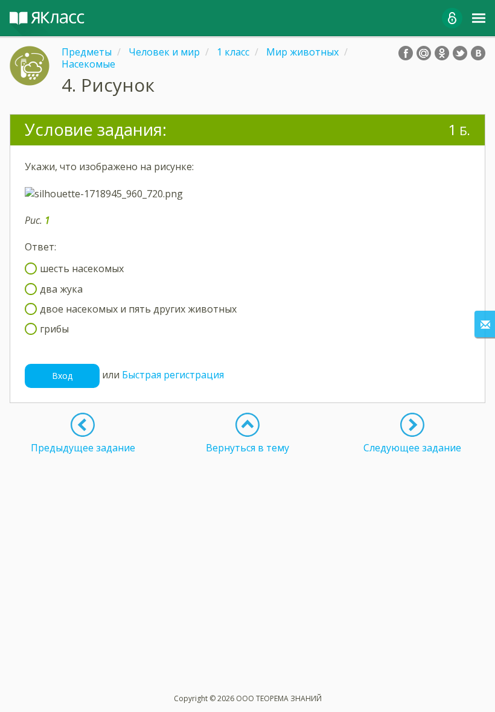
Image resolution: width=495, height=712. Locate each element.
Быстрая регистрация (173, 374)
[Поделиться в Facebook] (405, 53)
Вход (62, 375)
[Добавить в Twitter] (460, 53)
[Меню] (479, 18)
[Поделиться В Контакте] (478, 53)
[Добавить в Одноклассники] (442, 53)
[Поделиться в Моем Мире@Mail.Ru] (424, 53)
